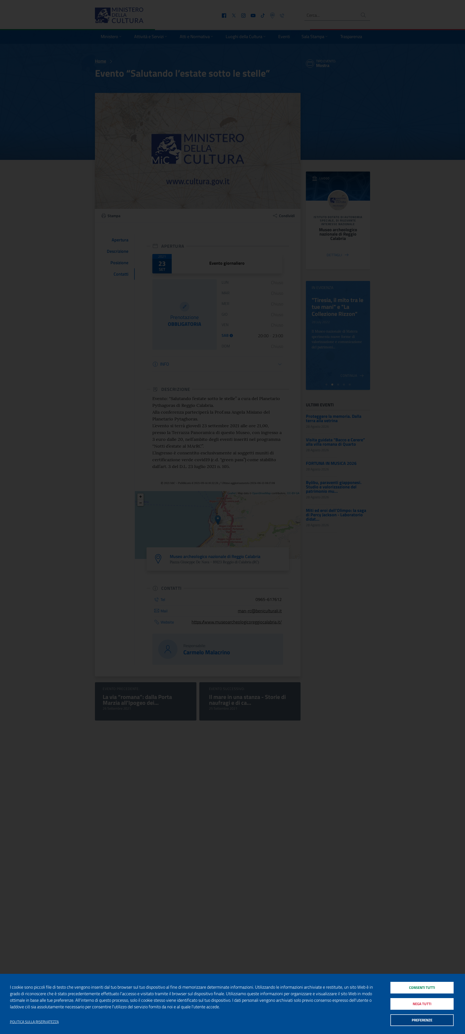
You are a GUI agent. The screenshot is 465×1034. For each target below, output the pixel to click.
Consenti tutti (422, 987)
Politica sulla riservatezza (34, 1022)
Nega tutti (422, 1004)
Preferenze (422, 1020)
